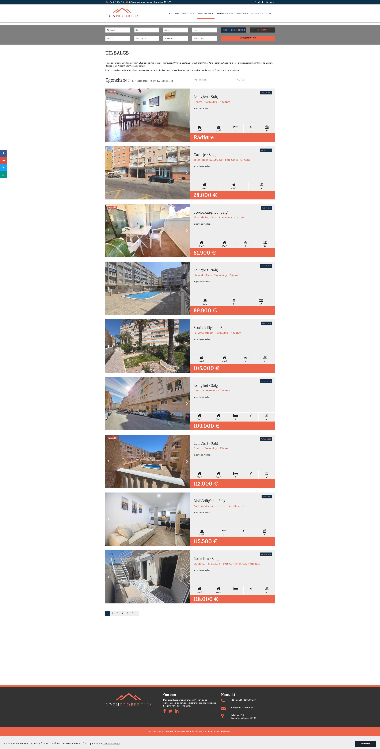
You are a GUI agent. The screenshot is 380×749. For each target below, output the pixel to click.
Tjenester (242, 13)
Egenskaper (205, 13)
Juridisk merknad (199, 731)
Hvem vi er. (188, 13)
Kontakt (267, 13)
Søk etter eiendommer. (234, 30)
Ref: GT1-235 (266, 150)
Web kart (226, 731)
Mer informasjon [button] (111, 743)
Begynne (174, 13)
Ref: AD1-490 (266, 554)
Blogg (255, 13)
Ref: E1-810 (266, 323)
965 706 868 (236, 700)
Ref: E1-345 (266, 208)
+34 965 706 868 (116, 2)
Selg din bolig (225, 13)
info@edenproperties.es (242, 707)
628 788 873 (250, 700)
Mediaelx (185, 731)
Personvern (214, 731)
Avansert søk (248, 38)
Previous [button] (108, 115)
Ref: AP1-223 (266, 439)
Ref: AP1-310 (266, 266)
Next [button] (187, 115)
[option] (147, 115)
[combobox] (146, 30)
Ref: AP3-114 (266, 381)
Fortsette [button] (365, 743)
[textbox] (147, 30)
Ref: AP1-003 (266, 92)
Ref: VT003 (267, 496)
